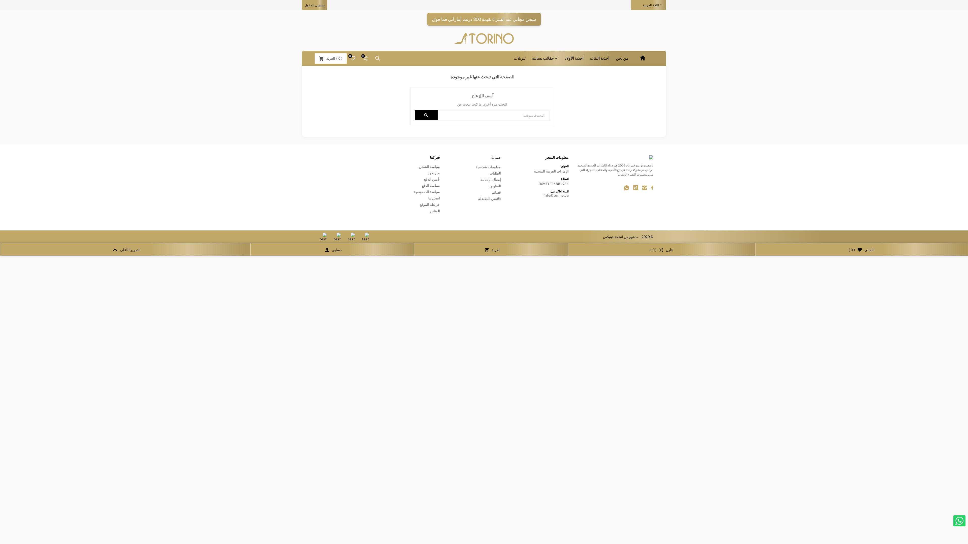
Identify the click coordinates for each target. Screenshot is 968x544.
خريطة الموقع (430, 204)
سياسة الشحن (429, 166)
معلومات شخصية (488, 167)
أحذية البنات (599, 58)
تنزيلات (520, 58)
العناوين (495, 186)
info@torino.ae (556, 195)
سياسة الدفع (431, 185)
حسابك (496, 157)
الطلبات (495, 173)
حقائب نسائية (543, 58)
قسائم (496, 192)
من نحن (622, 58)
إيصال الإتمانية (490, 179)
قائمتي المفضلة (489, 198)
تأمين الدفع (432, 179)
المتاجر (435, 211)
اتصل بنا (434, 198)
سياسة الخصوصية (427, 192)
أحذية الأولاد (574, 58)
